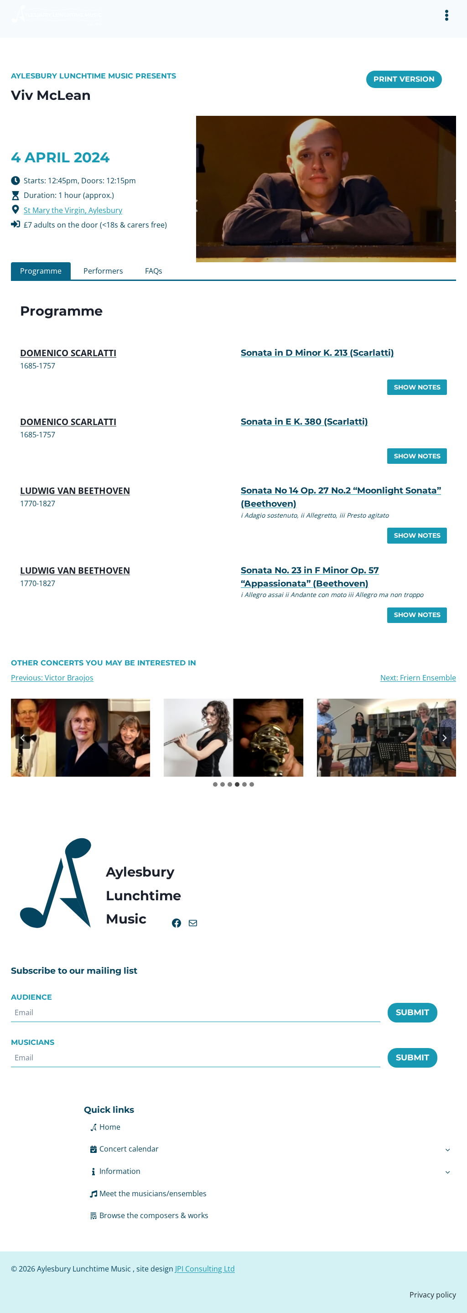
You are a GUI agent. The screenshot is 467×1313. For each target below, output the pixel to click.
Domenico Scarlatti (68, 353)
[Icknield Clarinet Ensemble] (80, 738)
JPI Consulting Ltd (205, 1269)
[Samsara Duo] (233, 738)
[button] (261, 1172)
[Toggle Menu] (446, 15)
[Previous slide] (23, 738)
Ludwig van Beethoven (75, 490)
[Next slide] (444, 738)
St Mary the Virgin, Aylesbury (73, 210)
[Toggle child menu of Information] (447, 1172)
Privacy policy (433, 1295)
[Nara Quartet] (386, 738)
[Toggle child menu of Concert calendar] (447, 1149)
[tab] (41, 271)
